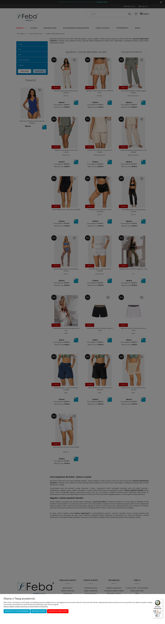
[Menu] (161, 600)
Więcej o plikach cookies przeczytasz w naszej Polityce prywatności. (26, 606)
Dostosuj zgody (38, 611)
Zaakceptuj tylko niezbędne (17, 611)
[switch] (157, 615)
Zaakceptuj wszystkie (57, 611)
